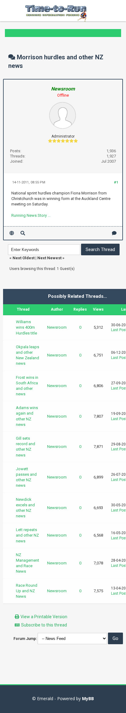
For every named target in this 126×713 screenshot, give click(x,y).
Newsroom (57, 327)
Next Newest (49, 258)
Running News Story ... (30, 215)
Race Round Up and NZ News (26, 591)
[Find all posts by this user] (22, 233)
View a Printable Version (43, 616)
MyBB (88, 698)
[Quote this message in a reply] (114, 233)
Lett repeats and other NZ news (27, 535)
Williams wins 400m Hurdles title (26, 327)
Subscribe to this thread (44, 624)
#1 (116, 182)
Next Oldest (24, 258)
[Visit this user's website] (11, 233)
